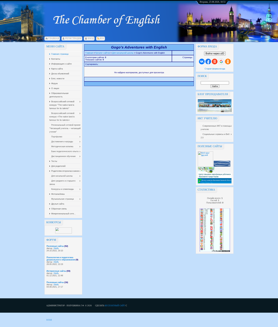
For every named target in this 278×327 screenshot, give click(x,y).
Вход (91, 38)
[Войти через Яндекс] (214, 61)
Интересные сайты (56, 271)
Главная (53, 38)
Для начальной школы (123, 53)
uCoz (49, 320)
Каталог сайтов (102, 53)
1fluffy (56, 248)
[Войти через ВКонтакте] (202, 61)
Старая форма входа (215, 69)
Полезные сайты (55, 246)
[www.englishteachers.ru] (222, 166)
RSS (102, 38)
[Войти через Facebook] (208, 61)
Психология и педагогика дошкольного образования (61, 258)
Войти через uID (215, 53)
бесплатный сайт (115, 305)
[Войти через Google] (221, 61)
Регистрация (73, 38)
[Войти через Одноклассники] (228, 61)
